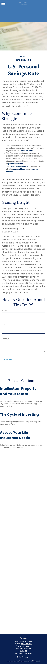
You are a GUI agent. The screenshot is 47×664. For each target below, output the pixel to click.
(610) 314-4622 (26, 644)
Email (4, 324)
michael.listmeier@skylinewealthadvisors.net (24, 661)
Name (4, 310)
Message (5, 338)
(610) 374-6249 (26, 641)
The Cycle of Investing (19, 414)
